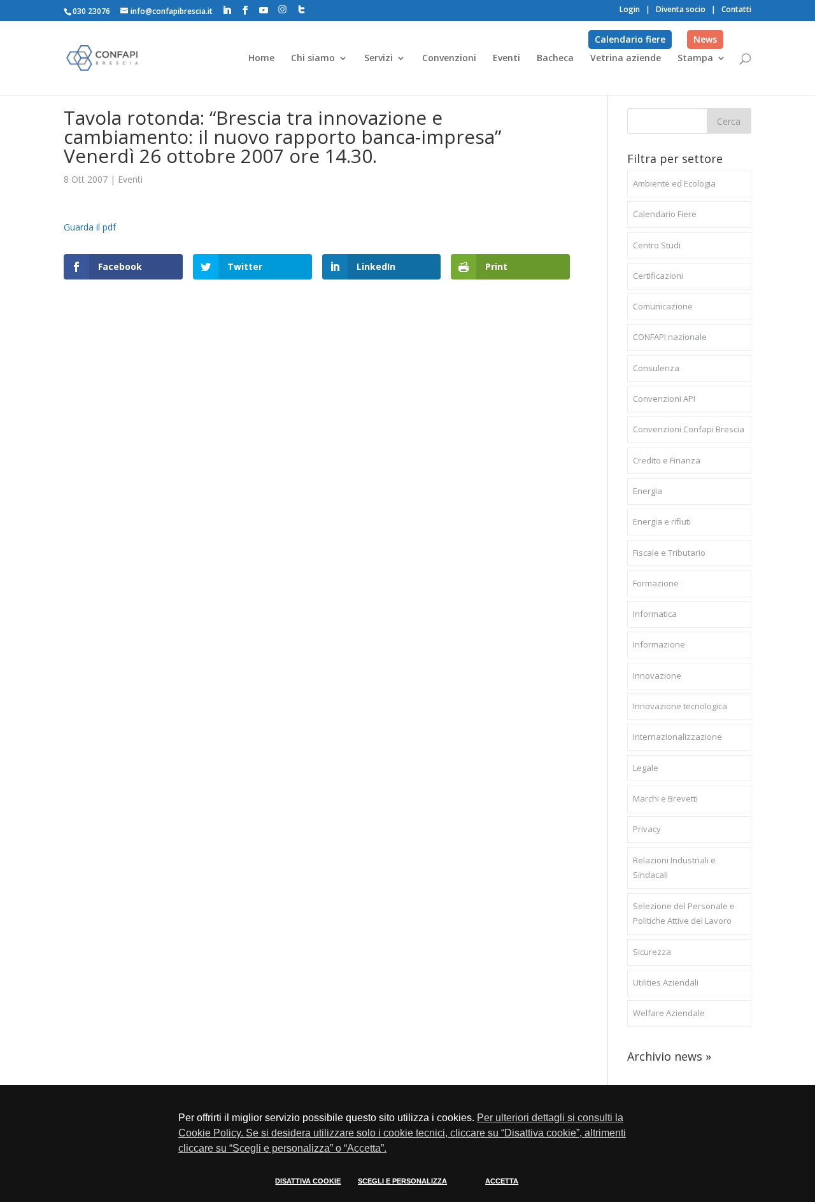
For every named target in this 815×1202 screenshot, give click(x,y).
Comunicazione (663, 306)
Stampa (695, 58)
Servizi (378, 58)
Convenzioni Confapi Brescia (688, 429)
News (705, 39)
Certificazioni (658, 275)
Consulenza (656, 368)
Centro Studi (657, 245)
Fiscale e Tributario (669, 552)
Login (630, 9)
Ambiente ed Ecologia (674, 183)
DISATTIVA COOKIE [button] (308, 1181)
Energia (647, 491)
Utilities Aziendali (665, 982)
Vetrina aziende (625, 58)
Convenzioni (449, 58)
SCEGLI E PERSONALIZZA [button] (402, 1181)
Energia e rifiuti (662, 521)
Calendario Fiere (665, 214)
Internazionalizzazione (677, 736)
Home (261, 58)
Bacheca (555, 58)
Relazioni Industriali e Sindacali (674, 867)
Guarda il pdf (90, 227)
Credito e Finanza (666, 460)
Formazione (656, 583)
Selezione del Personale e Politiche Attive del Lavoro (684, 913)
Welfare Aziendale (669, 1013)
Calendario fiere (630, 39)
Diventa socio (680, 9)
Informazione (659, 644)
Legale (645, 768)
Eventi (506, 58)
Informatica (655, 613)
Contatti (736, 9)
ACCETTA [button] (501, 1181)
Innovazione (657, 675)
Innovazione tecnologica (680, 706)
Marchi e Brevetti (665, 798)
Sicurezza (652, 952)
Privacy (647, 829)
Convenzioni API (664, 398)
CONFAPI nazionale (670, 337)
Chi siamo (313, 58)
